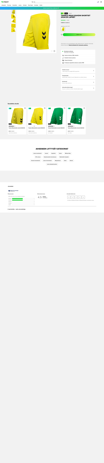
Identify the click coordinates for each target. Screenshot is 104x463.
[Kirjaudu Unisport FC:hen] (98, 1)
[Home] (5, 2)
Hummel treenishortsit (35, 160)
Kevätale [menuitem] (36, 5)
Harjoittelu (53, 153)
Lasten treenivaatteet (47, 160)
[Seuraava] (54, 51)
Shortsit (71, 160)
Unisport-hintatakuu (68, 60)
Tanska (60, 153)
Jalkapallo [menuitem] (3, 5)
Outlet (65, 160)
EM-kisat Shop (68, 153)
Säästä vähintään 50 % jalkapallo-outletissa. (78, 45)
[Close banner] (102, 8)
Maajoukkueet (58, 160)
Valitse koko (79, 34)
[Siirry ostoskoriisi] (101, 1)
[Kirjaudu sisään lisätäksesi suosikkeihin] (61, 34)
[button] (13, 16)
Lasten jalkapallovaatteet (52, 164)
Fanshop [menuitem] (9, 5)
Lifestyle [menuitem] (25, 5)
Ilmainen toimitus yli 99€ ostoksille (71, 55)
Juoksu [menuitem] (20, 5)
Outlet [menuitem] (41, 5)
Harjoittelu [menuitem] (14, 5)
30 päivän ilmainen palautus (70, 57)
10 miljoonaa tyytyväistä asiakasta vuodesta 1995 (74, 62)
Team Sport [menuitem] (30, 5)
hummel (46, 153)
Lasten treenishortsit (37, 153)
